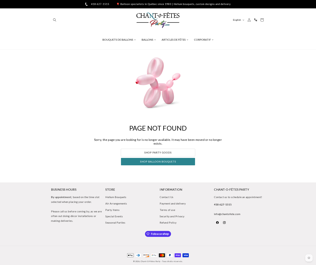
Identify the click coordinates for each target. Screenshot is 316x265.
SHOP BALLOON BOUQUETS (158, 161)
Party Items (112, 209)
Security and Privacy (172, 216)
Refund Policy (168, 222)
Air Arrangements (116, 203)
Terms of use (167, 209)
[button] (54, 20)
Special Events (114, 216)
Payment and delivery (173, 203)
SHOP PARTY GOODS (158, 152)
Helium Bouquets (115, 197)
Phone (255, 20)
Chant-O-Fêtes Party (150, 261)
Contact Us (166, 197)
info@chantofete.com (227, 213)
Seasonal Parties (115, 222)
